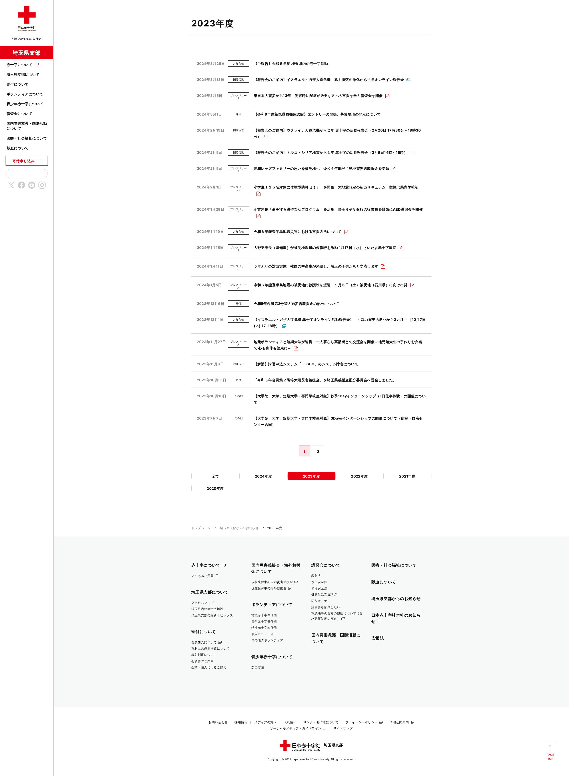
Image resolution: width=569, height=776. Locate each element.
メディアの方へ (265, 722)
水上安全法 (319, 582)
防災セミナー (321, 601)
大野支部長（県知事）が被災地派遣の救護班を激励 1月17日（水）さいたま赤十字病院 (325, 247)
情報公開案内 (399, 722)
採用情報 (240, 722)
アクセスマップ (202, 602)
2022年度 (359, 476)
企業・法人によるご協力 (209, 667)
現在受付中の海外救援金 (269, 588)
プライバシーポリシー (361, 722)
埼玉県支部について (23, 74)
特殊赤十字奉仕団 (264, 628)
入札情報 (290, 722)
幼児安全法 (319, 588)
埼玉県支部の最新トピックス (212, 615)
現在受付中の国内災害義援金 (272, 582)
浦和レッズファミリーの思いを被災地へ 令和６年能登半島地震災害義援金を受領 (321, 168)
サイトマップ (343, 728)
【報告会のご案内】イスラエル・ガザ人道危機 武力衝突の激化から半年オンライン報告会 (329, 79)
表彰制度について (204, 654)
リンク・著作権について (321, 722)
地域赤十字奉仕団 (264, 615)
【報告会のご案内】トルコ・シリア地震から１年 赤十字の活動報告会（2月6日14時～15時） (331, 152)
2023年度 (311, 476)
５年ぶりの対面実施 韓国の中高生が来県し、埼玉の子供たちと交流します (316, 266)
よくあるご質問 (202, 576)
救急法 (316, 576)
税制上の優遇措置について (210, 648)
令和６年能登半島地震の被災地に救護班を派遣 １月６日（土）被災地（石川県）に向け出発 (331, 285)
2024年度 (263, 476)
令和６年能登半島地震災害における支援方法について (298, 231)
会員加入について (204, 642)
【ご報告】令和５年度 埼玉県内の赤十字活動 (291, 63)
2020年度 (215, 488)
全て (215, 476)
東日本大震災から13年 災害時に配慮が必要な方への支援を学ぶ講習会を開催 (318, 95)
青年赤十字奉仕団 (264, 621)
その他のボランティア (267, 640)
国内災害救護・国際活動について (27, 125)
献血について (18, 148)
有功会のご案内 (202, 661)
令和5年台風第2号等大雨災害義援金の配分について (296, 303)
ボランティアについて (25, 94)
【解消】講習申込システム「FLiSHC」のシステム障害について (306, 364)
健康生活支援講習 (324, 594)
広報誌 (377, 638)
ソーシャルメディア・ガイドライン (295, 728)
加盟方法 (257, 667)
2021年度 (407, 476)
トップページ (201, 528)
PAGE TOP (550, 751)
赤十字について (19, 64)
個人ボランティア (264, 634)
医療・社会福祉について (27, 138)
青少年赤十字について (25, 104)
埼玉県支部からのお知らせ (239, 528)
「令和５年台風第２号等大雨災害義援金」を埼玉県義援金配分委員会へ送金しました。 (325, 380)
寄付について (18, 84)
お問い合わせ (218, 722)
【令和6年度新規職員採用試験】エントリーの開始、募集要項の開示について (317, 114)
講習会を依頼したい (325, 607)
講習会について (19, 113)
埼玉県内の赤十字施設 (207, 609)
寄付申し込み (23, 161)
